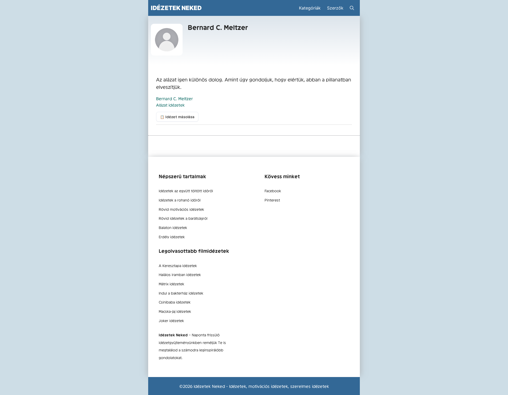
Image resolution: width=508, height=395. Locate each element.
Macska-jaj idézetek (175, 311)
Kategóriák (310, 8)
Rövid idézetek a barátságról (183, 218)
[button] (352, 8)
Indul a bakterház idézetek (181, 293)
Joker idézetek (171, 320)
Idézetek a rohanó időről (180, 200)
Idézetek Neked (176, 7)
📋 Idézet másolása (177, 117)
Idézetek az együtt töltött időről (186, 191)
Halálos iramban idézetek (180, 274)
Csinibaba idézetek (174, 302)
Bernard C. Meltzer (174, 98)
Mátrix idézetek (171, 284)
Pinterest (272, 200)
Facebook (273, 191)
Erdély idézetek (172, 237)
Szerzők (335, 8)
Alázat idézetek (170, 105)
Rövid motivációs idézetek (181, 209)
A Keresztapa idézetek (178, 265)
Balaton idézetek (173, 227)
